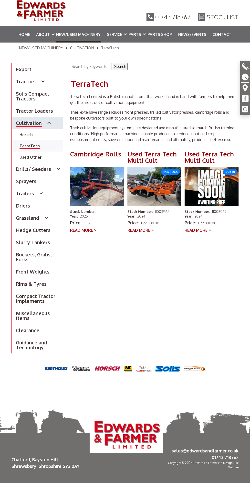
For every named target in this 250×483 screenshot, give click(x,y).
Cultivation (82, 47)
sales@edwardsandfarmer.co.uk (205, 450)
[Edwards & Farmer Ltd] (40, 11)
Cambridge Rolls (95, 154)
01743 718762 (173, 17)
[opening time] (245, 77)
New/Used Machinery (41, 47)
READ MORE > (83, 230)
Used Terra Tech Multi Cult (152, 157)
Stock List (223, 17)
